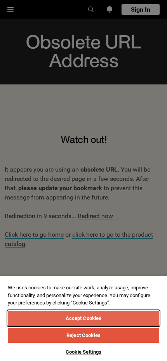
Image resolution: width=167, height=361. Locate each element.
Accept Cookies (84, 318)
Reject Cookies (83, 335)
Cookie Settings (83, 352)
